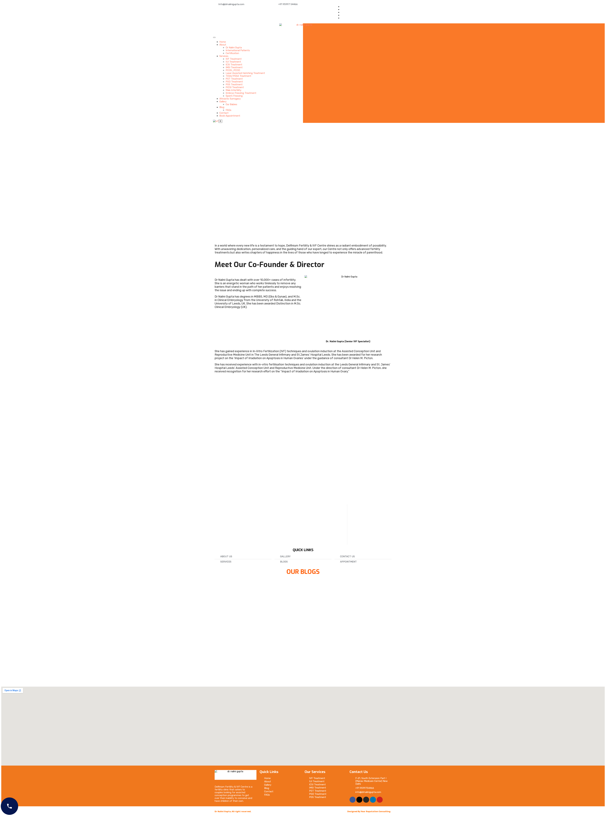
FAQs (228, 110)
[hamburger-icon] (214, 37)
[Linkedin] (373, 800)
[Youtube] (380, 800)
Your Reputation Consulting (375, 811)
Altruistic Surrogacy (230, 98)
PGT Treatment (234, 78)
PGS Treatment (234, 84)
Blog (221, 107)
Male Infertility (233, 90)
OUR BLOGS (303, 572)
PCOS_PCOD (233, 70)
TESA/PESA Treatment (238, 76)
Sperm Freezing (234, 95)
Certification (232, 53)
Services (223, 56)
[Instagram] (366, 800)
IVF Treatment (234, 58)
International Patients (238, 50)
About (222, 44)
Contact (224, 112)
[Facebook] (342, 6)
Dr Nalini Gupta (234, 47)
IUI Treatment (233, 61)
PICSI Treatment (235, 87)
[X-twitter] (359, 800)
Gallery (222, 101)
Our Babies (231, 104)
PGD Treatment (234, 81)
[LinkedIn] (342, 15)
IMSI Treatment (234, 67)
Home (222, 41)
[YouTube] (342, 18)
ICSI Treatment (234, 64)
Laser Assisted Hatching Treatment (245, 73)
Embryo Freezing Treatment (241, 93)
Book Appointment (229, 115)
